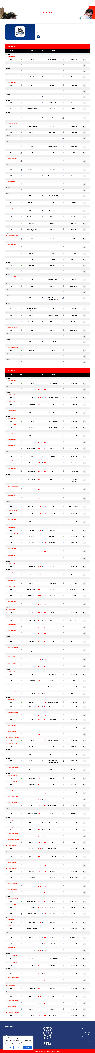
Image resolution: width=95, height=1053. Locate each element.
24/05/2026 (8, 516)
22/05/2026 (8, 546)
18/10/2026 (8, 251)
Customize (9, 1047)
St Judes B (52, 85)
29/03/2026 (8, 773)
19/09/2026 (8, 68)
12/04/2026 (8, 710)
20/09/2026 (8, 262)
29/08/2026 (8, 106)
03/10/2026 (8, 62)
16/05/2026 (8, 569)
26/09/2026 (8, 94)
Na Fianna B (32, 65)
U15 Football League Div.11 (11, 208)
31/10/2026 (8, 80)
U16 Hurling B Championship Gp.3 (12, 347)
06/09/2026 (8, 268)
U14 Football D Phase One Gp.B (12, 158)
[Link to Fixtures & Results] (38, 36)
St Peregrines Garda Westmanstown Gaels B (53, 299)
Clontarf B (52, 223)
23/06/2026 (8, 407)
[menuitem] (16, 3)
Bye (53, 117)
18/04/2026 (8, 112)
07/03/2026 (8, 896)
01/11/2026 (8, 179)
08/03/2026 (8, 880)
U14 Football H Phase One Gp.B (12, 743)
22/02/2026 (8, 953)
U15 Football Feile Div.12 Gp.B (12, 235)
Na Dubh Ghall (52, 210)
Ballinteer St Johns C (53, 146)
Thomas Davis (31, 184)
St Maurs (53, 91)
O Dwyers (31, 59)
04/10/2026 (8, 257)
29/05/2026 (8, 483)
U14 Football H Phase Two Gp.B (12, 144)
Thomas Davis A (32, 321)
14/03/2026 (8, 860)
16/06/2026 (8, 430)
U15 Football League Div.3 (11, 181)
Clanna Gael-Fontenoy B (32, 217)
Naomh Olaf (31, 350)
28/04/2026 (8, 644)
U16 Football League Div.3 (11, 394)
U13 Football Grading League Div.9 (12, 737)
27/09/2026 (8, 193)
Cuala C (32, 286)
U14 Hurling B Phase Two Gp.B (12, 167)
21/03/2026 (8, 817)
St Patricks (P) (52, 342)
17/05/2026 (8, 561)
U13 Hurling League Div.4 (11, 82)
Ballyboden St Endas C (53, 280)
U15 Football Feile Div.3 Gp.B (11, 854)
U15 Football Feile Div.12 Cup (11, 699)
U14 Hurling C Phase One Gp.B (12, 647)
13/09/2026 (8, 200)
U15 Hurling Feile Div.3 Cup (11, 656)
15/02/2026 (8, 983)
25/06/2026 (8, 392)
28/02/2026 (8, 156)
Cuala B (32, 76)
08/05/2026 (8, 636)
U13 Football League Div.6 (11, 56)
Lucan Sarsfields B (52, 59)
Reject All (18, 1047)
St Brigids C (53, 292)
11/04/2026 (8, 722)
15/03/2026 (8, 851)
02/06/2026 (8, 474)
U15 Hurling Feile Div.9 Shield (11, 663)
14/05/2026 (8, 578)
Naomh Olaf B (53, 71)
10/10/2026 (8, 88)
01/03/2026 (8, 917)
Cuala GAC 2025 (38, 1051)
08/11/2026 (8, 241)
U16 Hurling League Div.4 (11, 380)
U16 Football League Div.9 (11, 401)
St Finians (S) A (31, 202)
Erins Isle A (31, 253)
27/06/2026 (8, 386)
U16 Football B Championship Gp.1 (12, 305)
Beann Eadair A (52, 132)
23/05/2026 (8, 525)
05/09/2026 (8, 74)
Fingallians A (53, 259)
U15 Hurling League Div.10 (11, 276)
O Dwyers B (31, 146)
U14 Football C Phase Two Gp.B (12, 123)
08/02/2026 (8, 233)
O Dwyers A (52, 126)
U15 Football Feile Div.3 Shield (12, 712)
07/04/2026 (8, 749)
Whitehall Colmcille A (32, 126)
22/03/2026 (8, 808)
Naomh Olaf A (31, 265)
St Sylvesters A (31, 362)
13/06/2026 (8, 451)
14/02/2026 (8, 991)
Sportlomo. (58, 1051)
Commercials (32, 271)
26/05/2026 (8, 501)
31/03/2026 (8, 764)
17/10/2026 (8, 54)
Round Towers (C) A (53, 175)
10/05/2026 (8, 607)
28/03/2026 (8, 787)
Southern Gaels (31, 169)
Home (43, 12)
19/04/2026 (8, 697)
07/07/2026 (8, 378)
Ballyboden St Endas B (32, 109)
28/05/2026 (8, 493)
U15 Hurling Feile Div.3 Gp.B (11, 775)
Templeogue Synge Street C (32, 229)
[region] (18, 1043)
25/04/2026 (8, 669)
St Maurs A (52, 190)
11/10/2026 (8, 187)
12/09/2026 (8, 100)
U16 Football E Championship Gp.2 (12, 327)
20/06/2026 (8, 416)
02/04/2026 (8, 758)
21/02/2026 (8, 968)
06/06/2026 (8, 466)
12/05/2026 (8, 599)
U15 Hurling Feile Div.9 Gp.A (11, 781)
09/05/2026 (8, 135)
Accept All (27, 1047)
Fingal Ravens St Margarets (32, 309)
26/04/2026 (8, 654)
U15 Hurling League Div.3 (11, 244)
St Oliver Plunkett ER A (53, 196)
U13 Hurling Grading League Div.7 (12, 115)
